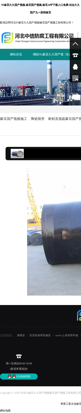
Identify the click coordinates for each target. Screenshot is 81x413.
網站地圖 (5, 410)
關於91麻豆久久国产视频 (48, 60)
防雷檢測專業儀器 (40, 335)
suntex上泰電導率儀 (66, 335)
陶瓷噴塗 (37, 119)
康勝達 (21, 335)
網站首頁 (16, 54)
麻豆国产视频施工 (13, 119)
